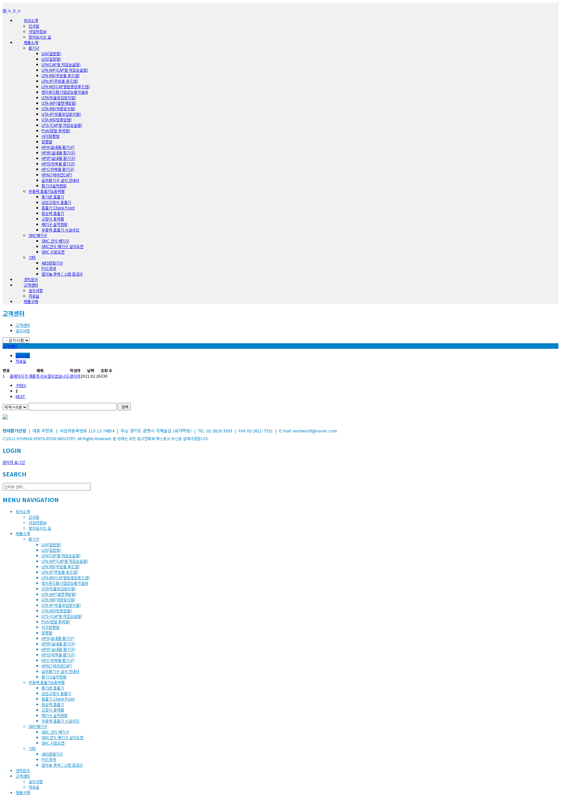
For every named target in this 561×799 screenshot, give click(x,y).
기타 (32, 257)
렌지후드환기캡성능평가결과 (65, 92)
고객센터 (14, 313)
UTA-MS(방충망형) (57, 119)
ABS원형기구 (52, 262)
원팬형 (47, 141)
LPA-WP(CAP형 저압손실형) (65, 70)
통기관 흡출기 (53, 196)
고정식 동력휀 (53, 218)
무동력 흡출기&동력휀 (47, 191)
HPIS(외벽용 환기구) (58, 163)
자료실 (34, 296)
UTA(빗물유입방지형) (59, 97)
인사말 (34, 26)
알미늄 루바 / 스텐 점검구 (62, 273)
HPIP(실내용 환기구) (58, 158)
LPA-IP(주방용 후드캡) (60, 81)
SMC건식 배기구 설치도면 (62, 246)
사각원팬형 (50, 136)
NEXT (21, 396)
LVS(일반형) (51, 59)
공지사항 (36, 290)
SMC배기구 (38, 235)
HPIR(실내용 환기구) (58, 152)
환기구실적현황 (54, 185)
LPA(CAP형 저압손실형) (61, 64)
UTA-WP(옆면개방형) (59, 103)
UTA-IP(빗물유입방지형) (61, 114)
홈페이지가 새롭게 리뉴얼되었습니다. (40, 376)
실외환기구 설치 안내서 (60, 180)
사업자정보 (37, 31)
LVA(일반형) (51, 53)
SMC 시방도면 (53, 251)
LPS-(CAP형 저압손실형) (62, 125)
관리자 (75, 376)
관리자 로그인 (14, 462)
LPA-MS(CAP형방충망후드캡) (66, 86)
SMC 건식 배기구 (55, 240)
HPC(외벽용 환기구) (58, 169)
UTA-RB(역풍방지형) (58, 108)
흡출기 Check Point (58, 207)
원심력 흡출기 (53, 213)
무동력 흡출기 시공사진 (60, 229)
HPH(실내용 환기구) (58, 147)
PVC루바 (49, 268)
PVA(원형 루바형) (56, 130)
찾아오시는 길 (40, 37)
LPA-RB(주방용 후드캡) (61, 75)
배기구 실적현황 (55, 224)
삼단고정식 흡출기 (56, 202)
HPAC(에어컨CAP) (57, 174)
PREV (21, 385)
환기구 (34, 48)
